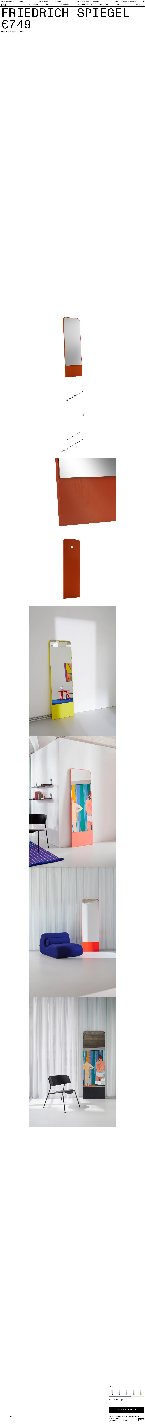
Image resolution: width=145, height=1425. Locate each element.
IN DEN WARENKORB (126, 1410)
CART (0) (140, 5)
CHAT (11, 1416)
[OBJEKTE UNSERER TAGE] (4, 5)
